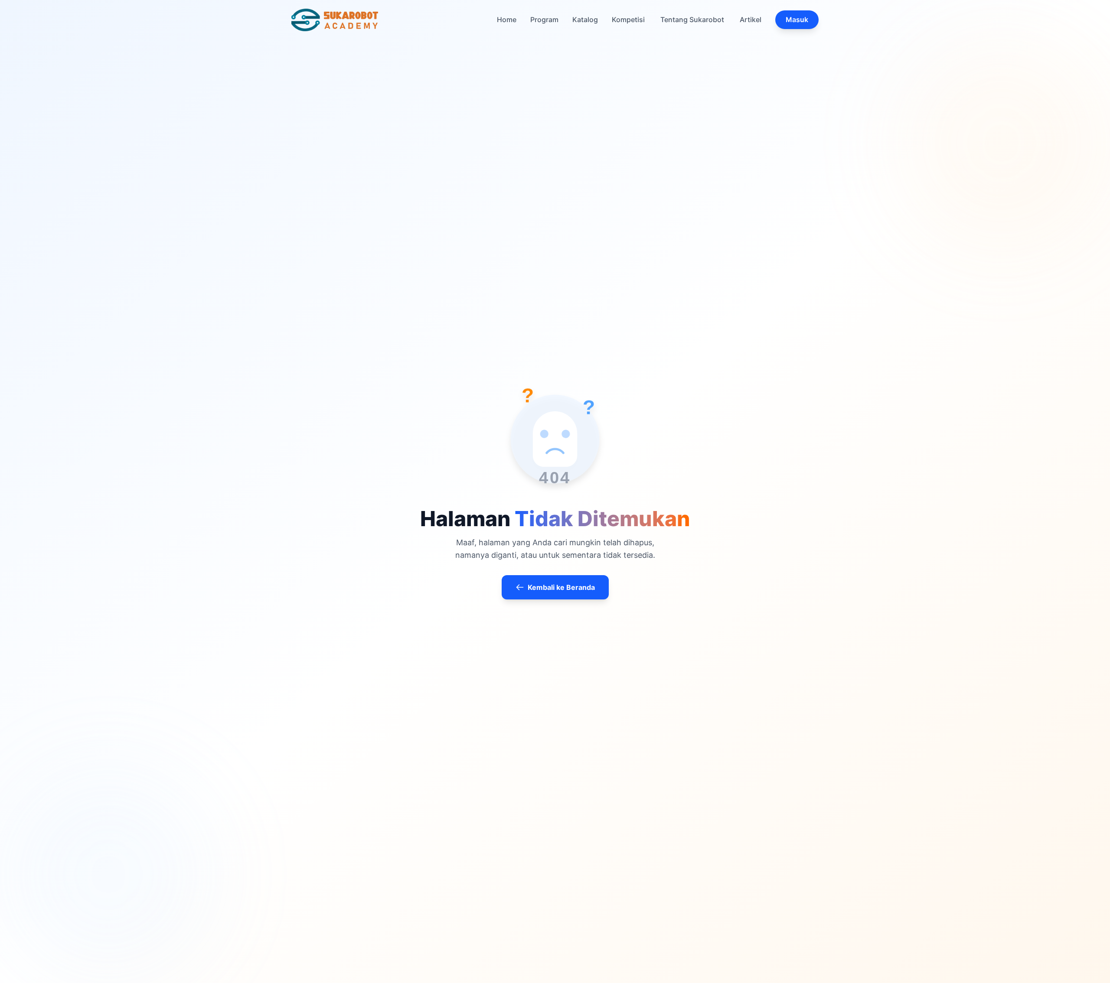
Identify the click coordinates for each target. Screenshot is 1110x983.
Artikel (750, 19)
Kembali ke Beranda (561, 587)
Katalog (585, 19)
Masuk (797, 19)
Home (506, 19)
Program (544, 19)
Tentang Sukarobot (692, 19)
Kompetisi (628, 19)
